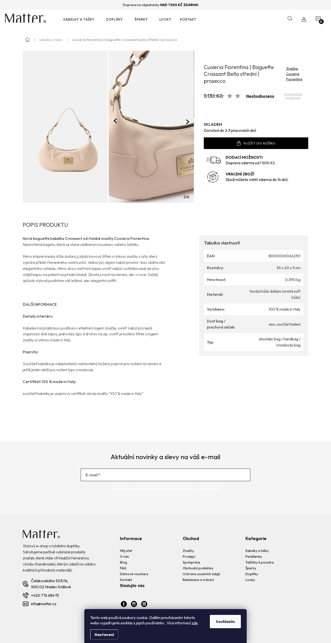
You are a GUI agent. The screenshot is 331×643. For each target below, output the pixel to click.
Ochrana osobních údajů (201, 574)
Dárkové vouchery (134, 574)
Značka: (294, 73)
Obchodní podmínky (198, 568)
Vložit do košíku (259, 143)
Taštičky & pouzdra (259, 562)
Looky (250, 580)
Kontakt (126, 580)
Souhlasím (225, 621)
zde (194, 622)
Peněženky (253, 556)
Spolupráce (191, 562)
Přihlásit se (230, 475)
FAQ (123, 568)
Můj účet (126, 551)
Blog (123, 562)
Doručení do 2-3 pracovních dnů (230, 130)
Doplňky (251, 574)
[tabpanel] (151, 127)
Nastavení (104, 634)
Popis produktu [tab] (45, 225)
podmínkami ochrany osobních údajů (190, 488)
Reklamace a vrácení (198, 580)
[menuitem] (80, 19)
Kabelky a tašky (257, 551)
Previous (115, 120)
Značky (188, 551)
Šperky (250, 568)
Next (188, 122)
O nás (124, 556)
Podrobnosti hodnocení (293, 96)
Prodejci (189, 556)
